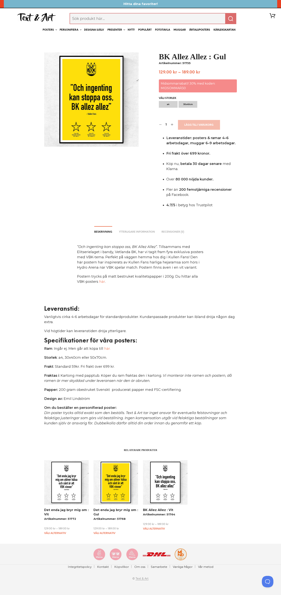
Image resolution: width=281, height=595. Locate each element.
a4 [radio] (168, 104)
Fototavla (162, 30)
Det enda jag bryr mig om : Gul (115, 512)
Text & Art (142, 578)
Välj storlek (167, 98)
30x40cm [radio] (188, 104)
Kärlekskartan (225, 30)
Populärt (145, 30)
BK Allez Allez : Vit (158, 510)
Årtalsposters (199, 30)
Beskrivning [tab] (103, 232)
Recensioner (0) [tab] (173, 232)
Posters (48, 30)
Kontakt (103, 567)
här (102, 282)
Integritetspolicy (80, 567)
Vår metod (205, 567)
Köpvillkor (121, 567)
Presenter (114, 30)
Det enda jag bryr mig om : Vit (66, 512)
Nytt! (131, 30)
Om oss (139, 567)
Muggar (180, 30)
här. (107, 348)
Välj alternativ (55, 533)
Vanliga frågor (182, 567)
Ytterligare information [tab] (137, 232)
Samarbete (159, 567)
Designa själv (94, 30)
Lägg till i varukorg (199, 125)
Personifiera (69, 30)
